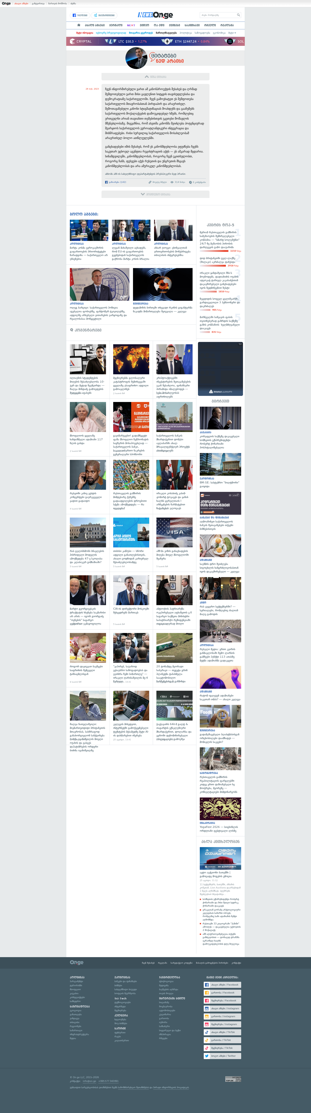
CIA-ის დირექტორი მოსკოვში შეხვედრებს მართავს (131, 600)
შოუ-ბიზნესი (120, 1023)
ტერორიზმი (76, 985)
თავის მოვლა (166, 993)
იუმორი (163, 1022)
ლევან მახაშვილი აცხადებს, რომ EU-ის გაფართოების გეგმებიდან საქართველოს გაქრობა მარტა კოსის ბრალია (133, 240)
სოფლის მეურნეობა (125, 993)
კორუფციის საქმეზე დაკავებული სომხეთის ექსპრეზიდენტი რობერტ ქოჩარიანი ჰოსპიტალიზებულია (220, 428)
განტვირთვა (38, 3)
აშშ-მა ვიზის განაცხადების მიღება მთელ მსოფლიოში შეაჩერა (174, 543)
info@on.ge (89, 1081)
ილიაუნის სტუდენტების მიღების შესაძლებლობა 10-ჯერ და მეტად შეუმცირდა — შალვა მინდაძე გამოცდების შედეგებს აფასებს (88, 369)
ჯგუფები (82, 15)
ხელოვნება (120, 1019)
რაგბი (117, 1036)
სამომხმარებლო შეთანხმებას (133, 1087)
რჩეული (210, 25)
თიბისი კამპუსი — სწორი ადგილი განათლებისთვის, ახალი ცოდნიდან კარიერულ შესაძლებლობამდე (131, 543)
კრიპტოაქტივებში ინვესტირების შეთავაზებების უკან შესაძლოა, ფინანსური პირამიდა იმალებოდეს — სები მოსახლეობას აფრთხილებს (174, 369)
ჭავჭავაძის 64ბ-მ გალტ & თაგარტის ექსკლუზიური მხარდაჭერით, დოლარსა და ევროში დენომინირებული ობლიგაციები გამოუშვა (174, 716)
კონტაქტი (236, 963)
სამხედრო (75, 1001)
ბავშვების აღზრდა (168, 989)
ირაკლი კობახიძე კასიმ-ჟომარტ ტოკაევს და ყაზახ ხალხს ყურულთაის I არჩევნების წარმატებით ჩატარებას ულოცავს (174, 485)
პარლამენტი (76, 981)
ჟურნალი (115, 25)
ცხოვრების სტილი (172, 998)
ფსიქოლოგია (166, 981)
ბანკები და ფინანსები (125, 981)
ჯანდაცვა (74, 1018)
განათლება (76, 1014)
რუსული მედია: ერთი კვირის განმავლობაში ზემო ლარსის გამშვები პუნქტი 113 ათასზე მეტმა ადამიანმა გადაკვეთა (220, 641)
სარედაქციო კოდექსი (182, 963)
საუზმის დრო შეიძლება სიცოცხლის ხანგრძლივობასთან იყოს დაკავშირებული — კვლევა (220, 553)
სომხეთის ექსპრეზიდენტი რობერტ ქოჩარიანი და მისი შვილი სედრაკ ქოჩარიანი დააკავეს (221, 902)
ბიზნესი (118, 985)
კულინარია (165, 1014)
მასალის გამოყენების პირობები (212, 963)
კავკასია (74, 993)
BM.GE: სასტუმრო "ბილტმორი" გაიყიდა (220, 470)
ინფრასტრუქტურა (79, 1034)
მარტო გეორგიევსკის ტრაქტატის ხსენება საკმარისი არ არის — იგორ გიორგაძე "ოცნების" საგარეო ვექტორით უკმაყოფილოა (88, 600)
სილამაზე (164, 1002)
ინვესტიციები (106, 15)
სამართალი (76, 1030)
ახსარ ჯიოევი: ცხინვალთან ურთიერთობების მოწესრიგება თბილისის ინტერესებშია (175, 238)
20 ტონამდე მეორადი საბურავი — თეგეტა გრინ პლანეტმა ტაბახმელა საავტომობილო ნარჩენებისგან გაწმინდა (174, 658)
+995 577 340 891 (108, 1081)
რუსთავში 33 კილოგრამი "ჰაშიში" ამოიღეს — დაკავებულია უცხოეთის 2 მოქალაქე (222, 926)
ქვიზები (174, 25)
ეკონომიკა (219, 32)
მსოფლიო (75, 989)
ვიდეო (144, 25)
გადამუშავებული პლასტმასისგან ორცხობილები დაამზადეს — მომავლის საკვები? (220, 724)
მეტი (231, 32)
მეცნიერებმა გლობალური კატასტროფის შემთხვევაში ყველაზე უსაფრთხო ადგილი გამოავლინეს (131, 369)
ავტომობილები (167, 1010)
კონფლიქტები (77, 997)
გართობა (164, 1018)
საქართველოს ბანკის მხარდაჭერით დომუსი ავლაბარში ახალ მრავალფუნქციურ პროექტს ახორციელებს (174, 427)
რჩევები (163, 1038)
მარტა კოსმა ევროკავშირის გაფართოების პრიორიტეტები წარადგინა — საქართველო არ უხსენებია (91, 240)
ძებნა (73, 3)
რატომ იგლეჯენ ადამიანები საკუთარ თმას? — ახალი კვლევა (220, 683)
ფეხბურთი (119, 1032)
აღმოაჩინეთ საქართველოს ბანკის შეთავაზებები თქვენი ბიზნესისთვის (220, 511)
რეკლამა (227, 25)
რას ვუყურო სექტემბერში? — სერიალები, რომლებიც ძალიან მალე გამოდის (220, 596)
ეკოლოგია (75, 1010)
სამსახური (164, 1026)
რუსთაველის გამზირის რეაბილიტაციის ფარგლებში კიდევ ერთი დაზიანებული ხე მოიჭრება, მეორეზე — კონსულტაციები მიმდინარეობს (220, 770)
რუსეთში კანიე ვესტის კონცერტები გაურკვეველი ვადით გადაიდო (88, 485)
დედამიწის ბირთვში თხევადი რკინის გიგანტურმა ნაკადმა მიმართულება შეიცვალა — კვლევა (164, 290)
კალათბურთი (121, 1040)
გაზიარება (117, 182)
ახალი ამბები (21, 3)
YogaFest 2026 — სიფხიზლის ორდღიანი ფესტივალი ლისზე (220, 815)
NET (131, 25)
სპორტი (120, 1028)
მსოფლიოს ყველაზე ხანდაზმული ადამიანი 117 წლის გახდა (88, 427)
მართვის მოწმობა (57, 3)
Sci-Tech (120, 998)
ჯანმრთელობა (169, 977)
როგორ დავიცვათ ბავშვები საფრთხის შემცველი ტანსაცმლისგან (88, 658)
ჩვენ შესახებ (148, 963)
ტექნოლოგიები (122, 1002)
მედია (73, 1038)
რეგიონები (75, 1026)
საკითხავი (192, 25)
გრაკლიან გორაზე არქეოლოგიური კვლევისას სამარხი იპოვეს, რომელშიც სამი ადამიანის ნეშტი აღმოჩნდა (221, 914)
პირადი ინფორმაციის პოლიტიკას (171, 1087)
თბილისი (74, 1022)
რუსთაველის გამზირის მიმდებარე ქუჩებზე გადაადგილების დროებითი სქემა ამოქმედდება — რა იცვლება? (131, 485)
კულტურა (121, 1015)
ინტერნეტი (120, 1006)
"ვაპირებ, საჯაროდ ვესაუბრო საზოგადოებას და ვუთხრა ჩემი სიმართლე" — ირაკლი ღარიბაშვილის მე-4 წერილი (131, 658)
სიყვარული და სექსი (170, 1030)
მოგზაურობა (165, 1006)
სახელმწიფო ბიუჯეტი (125, 989)
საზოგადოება (202, 32)
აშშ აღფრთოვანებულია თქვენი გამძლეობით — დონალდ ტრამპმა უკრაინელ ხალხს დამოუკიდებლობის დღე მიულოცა (221, 939)
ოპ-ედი (159, 25)
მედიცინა (164, 985)
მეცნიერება (120, 1010)
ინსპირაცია (165, 1034)
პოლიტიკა (186, 32)
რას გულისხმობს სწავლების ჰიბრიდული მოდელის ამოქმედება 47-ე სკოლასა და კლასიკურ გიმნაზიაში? (88, 543)
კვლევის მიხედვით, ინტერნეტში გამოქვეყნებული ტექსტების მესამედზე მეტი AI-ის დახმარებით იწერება (131, 716)
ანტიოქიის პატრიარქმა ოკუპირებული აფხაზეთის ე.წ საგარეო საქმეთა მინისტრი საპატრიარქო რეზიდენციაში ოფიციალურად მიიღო (174, 600)
